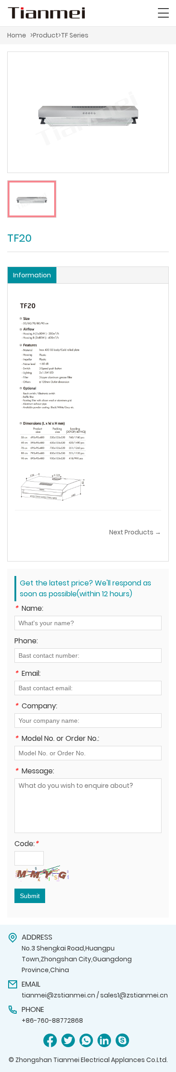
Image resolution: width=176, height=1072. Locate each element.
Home (16, 35)
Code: (26, 844)
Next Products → (135, 532)
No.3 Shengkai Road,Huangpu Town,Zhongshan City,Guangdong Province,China (77, 959)
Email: (27, 674)
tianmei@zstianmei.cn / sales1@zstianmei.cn (95, 995)
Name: (28, 609)
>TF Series (73, 35)
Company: (35, 706)
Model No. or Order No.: (56, 739)
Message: (34, 772)
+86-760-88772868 (52, 1020)
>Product (44, 35)
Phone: (26, 641)
